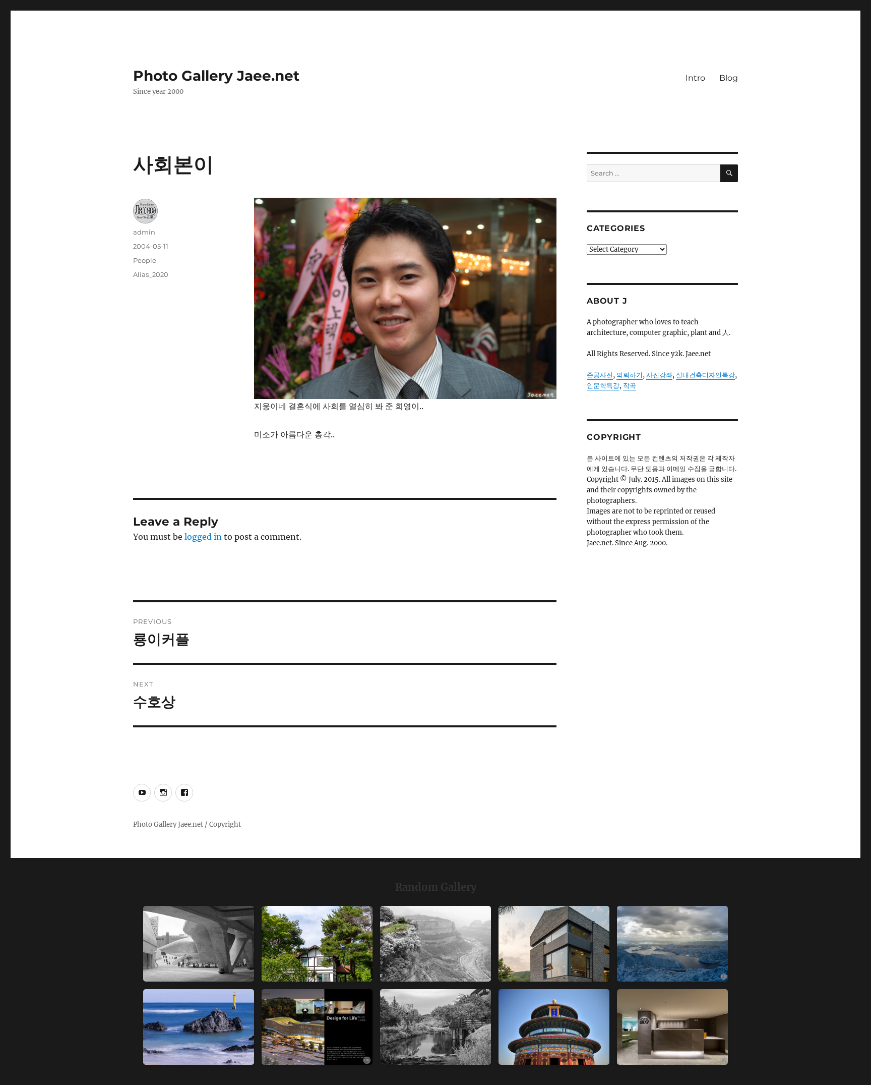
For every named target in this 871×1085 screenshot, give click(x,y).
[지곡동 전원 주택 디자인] (554, 944)
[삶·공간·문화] (435, 944)
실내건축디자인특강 (705, 375)
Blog (728, 78)
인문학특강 (603, 385)
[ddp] (198, 944)
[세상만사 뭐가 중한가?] (672, 944)
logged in (203, 537)
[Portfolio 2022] (317, 1027)
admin (144, 232)
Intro (695, 78)
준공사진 (600, 375)
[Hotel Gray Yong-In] (672, 1027)
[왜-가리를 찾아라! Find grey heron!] (435, 1027)
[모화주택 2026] (317, 944)
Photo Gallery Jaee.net (216, 75)
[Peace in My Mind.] (198, 1027)
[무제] (554, 1027)
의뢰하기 (629, 375)
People (144, 260)
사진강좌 (659, 375)
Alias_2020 (150, 274)
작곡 (629, 385)
